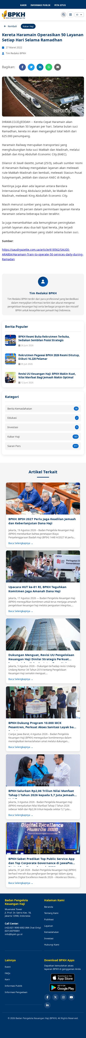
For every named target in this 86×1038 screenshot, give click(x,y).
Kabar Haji (42, 436)
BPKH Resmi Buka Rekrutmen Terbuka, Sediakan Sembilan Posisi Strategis (44, 338)
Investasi (42, 427)
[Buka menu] (70, 15)
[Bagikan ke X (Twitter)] (31, 67)
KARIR (23, 5)
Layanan (48, 925)
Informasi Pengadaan (16, 992)
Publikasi (49, 919)
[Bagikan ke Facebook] (22, 67)
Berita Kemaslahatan (42, 408)
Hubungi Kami (51, 944)
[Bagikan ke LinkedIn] (40, 67)
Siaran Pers (42, 446)
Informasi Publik (13, 985)
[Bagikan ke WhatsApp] (48, 67)
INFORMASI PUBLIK (40, 5)
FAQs (7, 973)
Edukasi (42, 418)
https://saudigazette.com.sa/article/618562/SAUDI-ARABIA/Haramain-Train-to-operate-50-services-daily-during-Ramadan (42, 254)
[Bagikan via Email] (57, 67)
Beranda (48, 906)
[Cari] (63, 14)
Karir (7, 979)
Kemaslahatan (51, 931)
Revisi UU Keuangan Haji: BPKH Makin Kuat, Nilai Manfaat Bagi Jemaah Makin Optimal (47, 375)
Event (8, 966)
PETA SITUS (60, 5)
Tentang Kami (51, 912)
